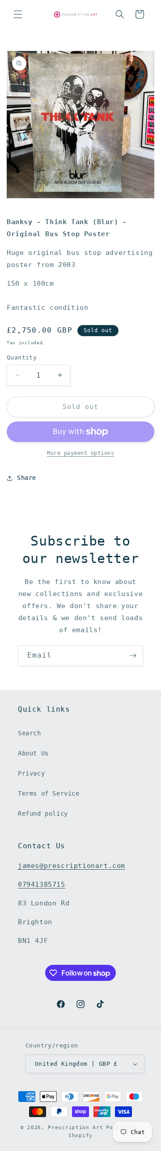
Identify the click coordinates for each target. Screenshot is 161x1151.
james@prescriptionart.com (71, 866)
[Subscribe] (133, 655)
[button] (18, 14)
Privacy (31, 773)
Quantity (22, 357)
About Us (33, 753)
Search (29, 733)
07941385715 (41, 884)
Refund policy (43, 813)
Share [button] (26, 477)
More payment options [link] (80, 453)
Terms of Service (49, 793)
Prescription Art (75, 1127)
